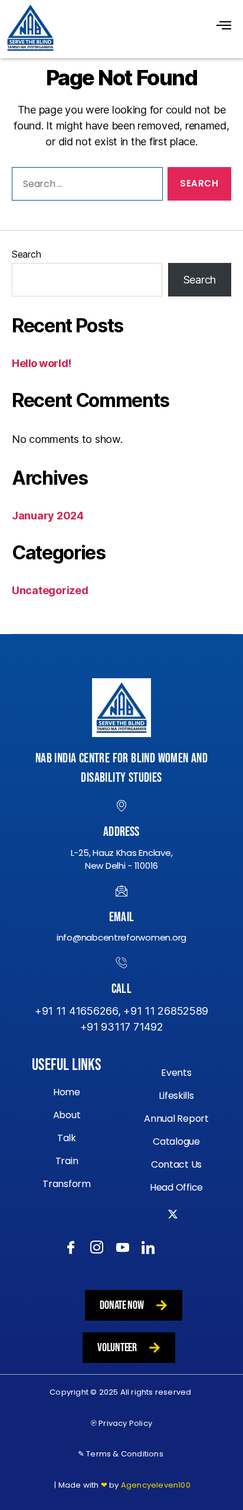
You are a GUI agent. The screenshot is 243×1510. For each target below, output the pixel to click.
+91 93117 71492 (121, 1027)
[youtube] (121, 1248)
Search (26, 254)
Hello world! (41, 363)
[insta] (95, 1248)
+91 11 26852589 (165, 1011)
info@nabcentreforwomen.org (121, 937)
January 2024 (48, 515)
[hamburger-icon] (224, 26)
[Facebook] (69, 1248)
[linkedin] (147, 1248)
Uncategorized (50, 590)
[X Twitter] (173, 1227)
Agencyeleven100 (156, 1485)
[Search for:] (85, 186)
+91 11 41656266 (76, 1011)
